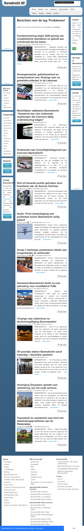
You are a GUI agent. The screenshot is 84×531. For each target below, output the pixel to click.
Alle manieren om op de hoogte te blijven (42, 483)
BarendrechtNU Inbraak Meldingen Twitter (42, 515)
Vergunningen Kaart (8, 216)
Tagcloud (7, 502)
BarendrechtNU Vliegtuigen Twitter (42, 521)
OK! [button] (74, 528)
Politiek (6, 143)
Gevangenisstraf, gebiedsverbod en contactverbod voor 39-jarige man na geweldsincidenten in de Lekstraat (38, 77)
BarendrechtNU (8, 128)
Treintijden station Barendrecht (14, 480)
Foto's (72, 9)
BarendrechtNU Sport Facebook (41, 499)
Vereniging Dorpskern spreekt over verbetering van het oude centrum (37, 386)
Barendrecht (7, 125)
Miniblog (7, 472)
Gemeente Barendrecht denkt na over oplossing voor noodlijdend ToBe (38, 284)
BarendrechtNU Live (10, 474)
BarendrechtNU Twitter (38, 505)
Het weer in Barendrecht (12, 477)
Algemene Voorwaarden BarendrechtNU (65, 472)
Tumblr (33, 480)
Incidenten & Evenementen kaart (14, 487)
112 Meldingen (9, 469)
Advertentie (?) (7, 48)
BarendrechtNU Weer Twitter (40, 512)
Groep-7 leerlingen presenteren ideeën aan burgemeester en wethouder (42, 251)
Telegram (6, 98)
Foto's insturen (7, 165)
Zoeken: (74, 43)
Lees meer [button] (39, 528)
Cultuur (6, 130)
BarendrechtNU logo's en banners (68, 466)
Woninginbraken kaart (11, 495)
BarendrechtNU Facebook (39, 492)
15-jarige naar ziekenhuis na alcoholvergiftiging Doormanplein (36, 320)
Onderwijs (6, 141)
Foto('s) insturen (62, 484)
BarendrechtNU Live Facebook (41, 494)
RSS (32, 467)
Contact (55, 13)
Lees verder (54, 100)
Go (74, 49)
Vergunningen (8, 497)
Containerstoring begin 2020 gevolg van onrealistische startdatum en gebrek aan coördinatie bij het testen (40, 38)
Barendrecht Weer (77, 83)
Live (46, 9)
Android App (35, 462)
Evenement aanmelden (65, 486)
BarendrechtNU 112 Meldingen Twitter (41, 508)
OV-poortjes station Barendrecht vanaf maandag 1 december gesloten (39, 353)
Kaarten (41, 13)
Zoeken (48, 13)
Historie (6, 133)
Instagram (6, 103)
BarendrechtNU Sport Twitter (40, 524)
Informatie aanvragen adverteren (68, 489)
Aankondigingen (8, 123)
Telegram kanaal (36, 477)
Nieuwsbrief (7, 93)
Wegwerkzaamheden (8, 153)
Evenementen (63, 9)
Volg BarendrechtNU (8, 106)
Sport (5, 148)
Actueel (40, 9)
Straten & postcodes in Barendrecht (15, 505)
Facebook (6, 100)
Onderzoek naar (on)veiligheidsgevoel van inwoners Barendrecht (41, 151)
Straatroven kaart (9, 490)
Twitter (5, 95)
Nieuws (6, 467)
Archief (77, 121)
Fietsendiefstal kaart (10, 492)
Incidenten (53, 9)
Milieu (5, 136)
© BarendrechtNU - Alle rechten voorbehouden (67, 463)
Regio (5, 146)
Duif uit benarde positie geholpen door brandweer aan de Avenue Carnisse (39, 184)
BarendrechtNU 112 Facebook (41, 497)
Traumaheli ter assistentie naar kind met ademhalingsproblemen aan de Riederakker (40, 421)
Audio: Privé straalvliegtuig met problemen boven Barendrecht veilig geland (38, 216)
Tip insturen (61, 481)
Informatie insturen (7, 171)
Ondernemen (7, 138)
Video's (34, 13)
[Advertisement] (10, 32)
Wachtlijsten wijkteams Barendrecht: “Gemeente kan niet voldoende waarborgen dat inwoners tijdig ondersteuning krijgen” (38, 115)
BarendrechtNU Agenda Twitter (41, 519)
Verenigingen (7, 151)
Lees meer (62, 67)
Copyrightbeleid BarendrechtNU (67, 469)
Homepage (7, 462)
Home (34, 9)
